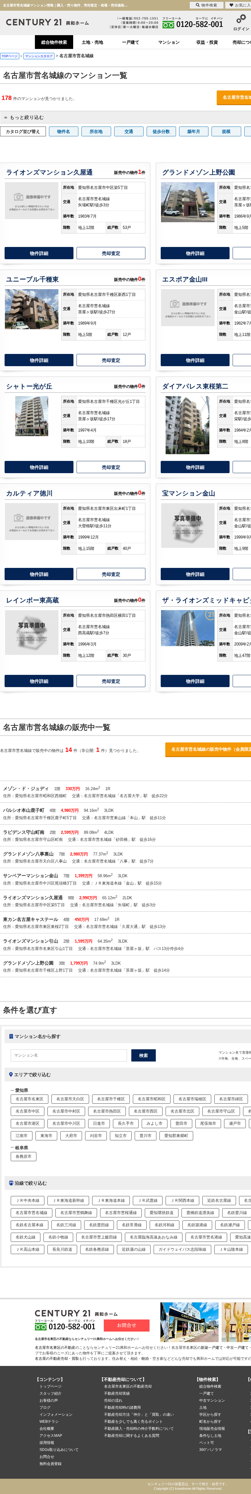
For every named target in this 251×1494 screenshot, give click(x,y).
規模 (226, 131)
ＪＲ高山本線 (27, 1249)
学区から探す (210, 1414)
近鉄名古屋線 (219, 1200)
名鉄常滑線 (132, 1225)
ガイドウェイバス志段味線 (182, 1249)
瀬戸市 (235, 1123)
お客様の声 (48, 1400)
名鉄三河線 (66, 1225)
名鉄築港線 (197, 1225)
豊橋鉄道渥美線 (200, 1212)
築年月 (193, 131)
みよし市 (155, 1123)
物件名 (63, 131)
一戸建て (130, 42)
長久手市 (126, 1123)
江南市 (22, 1135)
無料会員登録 (50, 1464)
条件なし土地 (210, 1435)
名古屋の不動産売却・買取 (57, 1358)
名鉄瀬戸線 (230, 1225)
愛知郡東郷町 (176, 1135)
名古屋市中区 (27, 1111)
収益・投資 (207, 42)
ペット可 (206, 1443)
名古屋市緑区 (231, 1099)
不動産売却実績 (117, 1393)
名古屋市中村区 (66, 1111)
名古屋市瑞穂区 (192, 1099)
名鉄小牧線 (58, 1237)
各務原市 (24, 1156)
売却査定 (111, 253)
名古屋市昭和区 (152, 1099)
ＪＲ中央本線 (27, 1200)
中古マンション (212, 1400)
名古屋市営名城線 (31, 1212)
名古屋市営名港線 (206, 1237)
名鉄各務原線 (97, 1249)
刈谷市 (96, 1135)
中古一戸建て (238, 1347)
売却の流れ (113, 1400)
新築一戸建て (212, 1347)
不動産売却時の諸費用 (122, 1407)
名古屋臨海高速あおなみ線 (154, 1237)
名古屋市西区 (146, 1111)
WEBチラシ (49, 1421)
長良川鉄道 (62, 1249)
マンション (169, 42)
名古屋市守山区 (221, 1111)
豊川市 (146, 1135)
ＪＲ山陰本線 (231, 1249)
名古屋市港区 (27, 1123)
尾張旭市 (208, 1123)
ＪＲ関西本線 (182, 1200)
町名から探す (210, 1421)
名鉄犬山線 (26, 1237)
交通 (129, 131)
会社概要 (46, 1428)
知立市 (121, 1135)
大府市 (71, 1135)
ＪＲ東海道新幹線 (68, 1200)
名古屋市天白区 (70, 1099)
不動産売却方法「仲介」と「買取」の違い (139, 1414)
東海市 (46, 1135)
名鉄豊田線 (99, 1225)
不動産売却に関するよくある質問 (131, 1435)
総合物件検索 (54, 42)
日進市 (99, 1123)
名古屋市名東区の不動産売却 (128, 1386)
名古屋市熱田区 (107, 1111)
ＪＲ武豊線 (148, 1200)
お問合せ (46, 1457)
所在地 (96, 131)
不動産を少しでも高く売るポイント (133, 1421)
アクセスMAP (50, 1435)
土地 (203, 1407)
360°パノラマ (210, 1450)
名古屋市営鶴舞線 (76, 1212)
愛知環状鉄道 (162, 1212)
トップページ (50, 1386)
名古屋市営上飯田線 (99, 1237)
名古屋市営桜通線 (121, 1212)
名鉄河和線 (164, 1225)
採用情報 (46, 1443)
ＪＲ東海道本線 (111, 1200)
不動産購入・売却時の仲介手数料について (139, 1428)
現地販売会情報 (212, 1428)
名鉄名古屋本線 (29, 1225)
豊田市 (181, 1123)
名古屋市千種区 (111, 1099)
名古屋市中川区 (66, 1123)
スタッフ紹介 (50, 1393)
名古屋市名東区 (29, 1099)
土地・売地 (92, 42)
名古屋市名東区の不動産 (55, 1347)
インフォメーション (56, 1414)
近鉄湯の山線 (134, 1249)
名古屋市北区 (182, 1111)
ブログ (45, 1407)
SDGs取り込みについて (59, 1450)
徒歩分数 (161, 131)
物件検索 (209, 5)
